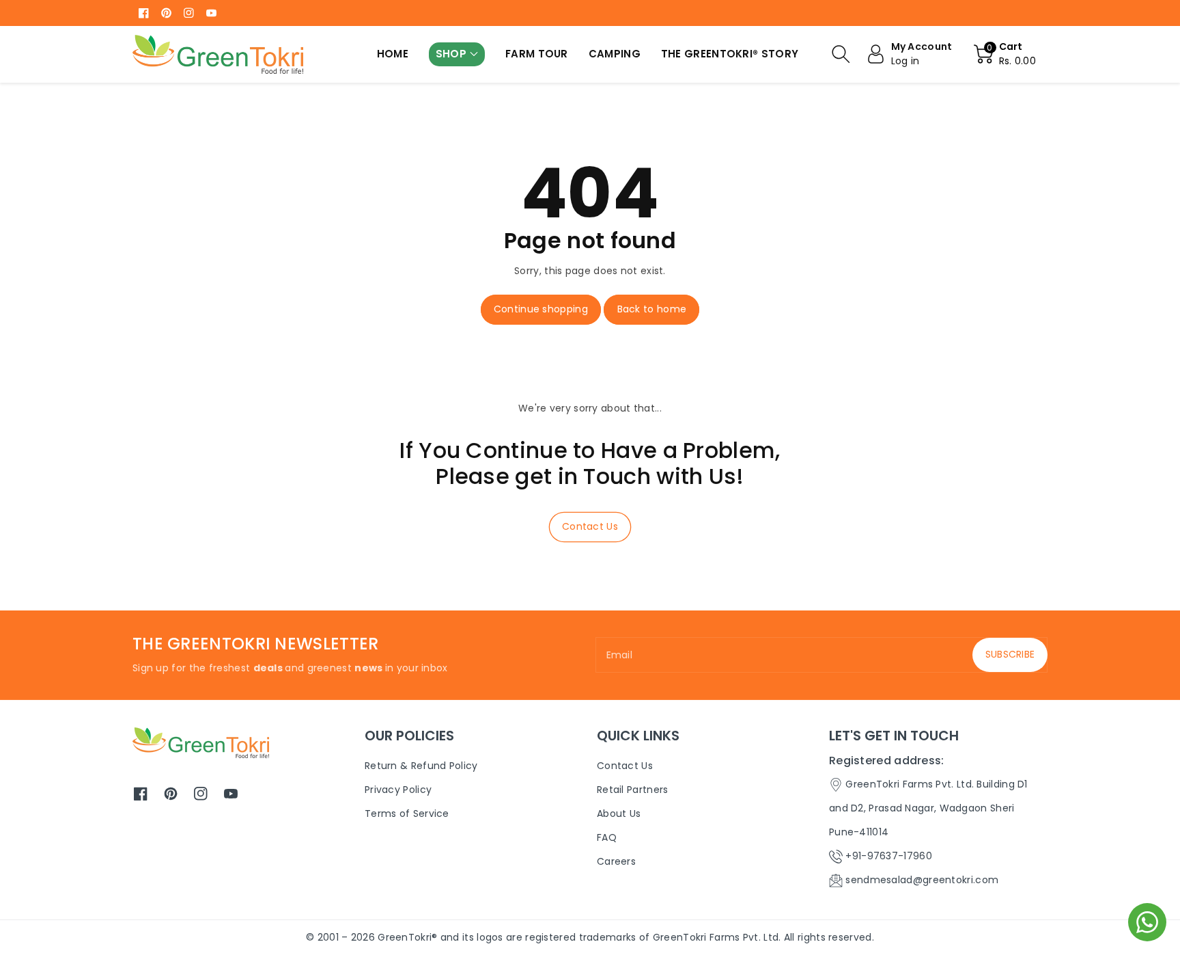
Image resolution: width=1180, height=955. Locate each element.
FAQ (607, 837)
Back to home (652, 309)
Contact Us (590, 526)
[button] (457, 54)
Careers (616, 861)
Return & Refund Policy (421, 765)
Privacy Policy (398, 789)
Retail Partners (633, 789)
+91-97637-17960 (888, 856)
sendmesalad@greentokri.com (921, 880)
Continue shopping (541, 309)
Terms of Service (407, 813)
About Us (619, 813)
